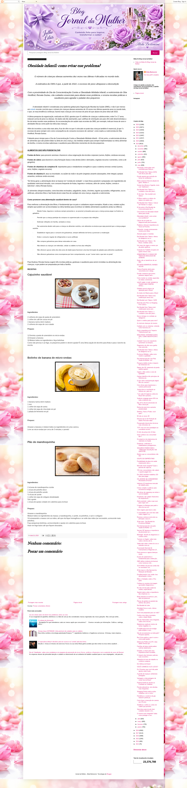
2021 (137, 138)
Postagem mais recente (35, 602)
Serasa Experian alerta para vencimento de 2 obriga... (146, 270)
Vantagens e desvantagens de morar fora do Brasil (146, 679)
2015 (137, 738)
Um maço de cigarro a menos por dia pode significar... (147, 246)
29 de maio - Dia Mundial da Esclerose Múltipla (146, 522)
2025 (137, 127)
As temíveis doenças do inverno (147, 323)
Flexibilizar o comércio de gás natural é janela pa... (146, 697)
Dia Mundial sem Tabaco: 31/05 (147, 300)
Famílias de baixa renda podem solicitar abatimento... (147, 647)
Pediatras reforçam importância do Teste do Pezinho (148, 226)
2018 (137, 730)
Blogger (109, 774)
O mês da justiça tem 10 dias (146, 432)
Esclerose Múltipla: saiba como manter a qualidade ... (147, 355)
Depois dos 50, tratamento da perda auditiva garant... (148, 368)
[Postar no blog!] (49, 535)
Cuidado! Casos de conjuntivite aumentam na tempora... (146, 341)
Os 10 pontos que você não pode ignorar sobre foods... (147, 670)
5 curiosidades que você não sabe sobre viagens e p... (147, 513)
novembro (141, 149)
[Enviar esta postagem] (42, 535)
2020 (137, 141)
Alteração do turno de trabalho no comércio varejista (147, 660)
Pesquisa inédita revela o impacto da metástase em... (147, 364)
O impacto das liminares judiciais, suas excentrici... (147, 656)
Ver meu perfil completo (151, 75)
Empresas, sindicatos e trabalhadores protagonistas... (147, 444)
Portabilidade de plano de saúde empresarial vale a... (147, 462)
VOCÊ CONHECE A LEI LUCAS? (147, 667)
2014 (137, 741)
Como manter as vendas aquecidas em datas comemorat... (148, 279)
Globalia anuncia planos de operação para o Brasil (145, 289)
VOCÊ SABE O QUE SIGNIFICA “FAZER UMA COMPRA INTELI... (147, 284)
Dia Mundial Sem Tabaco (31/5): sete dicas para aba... (147, 173)
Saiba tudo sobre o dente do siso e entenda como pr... (148, 544)
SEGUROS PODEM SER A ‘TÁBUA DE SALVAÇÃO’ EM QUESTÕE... (147, 449)
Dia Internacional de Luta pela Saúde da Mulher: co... (146, 526)
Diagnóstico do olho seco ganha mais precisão (147, 346)
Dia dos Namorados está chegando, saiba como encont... (148, 620)
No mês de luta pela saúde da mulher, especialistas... (146, 588)
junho (139, 162)
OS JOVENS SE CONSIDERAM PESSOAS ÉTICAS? (147, 480)
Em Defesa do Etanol (143, 664)
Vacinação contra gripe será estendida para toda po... (145, 168)
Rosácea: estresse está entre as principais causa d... (147, 518)
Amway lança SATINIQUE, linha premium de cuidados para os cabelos (60, 631)
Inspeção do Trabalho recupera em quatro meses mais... (148, 250)
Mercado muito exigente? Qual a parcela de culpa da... (147, 466)
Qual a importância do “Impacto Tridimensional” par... (147, 331)
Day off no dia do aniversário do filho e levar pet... (147, 403)
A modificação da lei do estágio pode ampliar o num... (147, 629)
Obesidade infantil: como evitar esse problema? (146, 217)
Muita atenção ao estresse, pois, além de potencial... (147, 597)
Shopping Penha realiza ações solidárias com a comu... (146, 692)
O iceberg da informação (45, 620)
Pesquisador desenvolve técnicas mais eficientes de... (147, 424)
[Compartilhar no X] (51, 535)
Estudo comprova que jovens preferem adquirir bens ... (146, 274)
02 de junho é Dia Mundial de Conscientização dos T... (146, 208)
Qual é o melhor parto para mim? (147, 320)
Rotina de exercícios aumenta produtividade (146, 408)
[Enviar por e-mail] (46, 535)
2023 (137, 133)
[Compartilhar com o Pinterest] (55, 535)
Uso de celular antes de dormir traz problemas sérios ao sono (48, 615)
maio (139, 165)
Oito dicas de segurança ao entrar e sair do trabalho (148, 493)
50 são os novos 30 (143, 416)
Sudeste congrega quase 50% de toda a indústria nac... (147, 399)
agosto (140, 157)
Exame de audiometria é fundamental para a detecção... (147, 557)
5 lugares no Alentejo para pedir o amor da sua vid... (147, 506)
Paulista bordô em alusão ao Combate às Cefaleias (146, 683)
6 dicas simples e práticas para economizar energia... (147, 488)
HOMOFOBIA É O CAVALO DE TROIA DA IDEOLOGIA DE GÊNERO (147, 255)
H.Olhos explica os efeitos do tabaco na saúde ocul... (146, 199)
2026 (137, 124)
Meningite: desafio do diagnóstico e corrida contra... (148, 535)
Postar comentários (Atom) (41, 606)
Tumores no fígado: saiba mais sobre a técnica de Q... (146, 540)
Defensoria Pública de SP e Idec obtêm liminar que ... (147, 642)
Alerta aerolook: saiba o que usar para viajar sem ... (147, 502)
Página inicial (78, 602)
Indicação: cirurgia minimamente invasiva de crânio (147, 230)
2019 (137, 143)
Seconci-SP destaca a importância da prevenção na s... (148, 531)
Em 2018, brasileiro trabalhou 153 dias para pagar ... (147, 475)
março (140, 721)
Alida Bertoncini (151, 72)
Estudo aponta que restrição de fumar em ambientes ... (147, 177)
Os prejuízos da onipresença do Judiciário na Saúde (147, 440)
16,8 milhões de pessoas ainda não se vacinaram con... (148, 566)
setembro (141, 154)
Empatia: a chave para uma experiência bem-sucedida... (146, 651)
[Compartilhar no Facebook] (53, 535)
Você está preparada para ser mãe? (148, 612)
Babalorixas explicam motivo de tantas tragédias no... (147, 625)
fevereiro (140, 724)
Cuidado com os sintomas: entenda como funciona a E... (148, 327)
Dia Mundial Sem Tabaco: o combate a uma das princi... (146, 190)
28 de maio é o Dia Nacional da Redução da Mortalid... (147, 571)
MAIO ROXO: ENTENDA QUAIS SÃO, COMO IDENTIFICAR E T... (147, 336)
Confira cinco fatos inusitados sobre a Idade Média (146, 616)
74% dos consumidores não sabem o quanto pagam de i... (148, 471)
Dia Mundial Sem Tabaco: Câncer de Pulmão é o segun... (147, 203)
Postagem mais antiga (119, 602)
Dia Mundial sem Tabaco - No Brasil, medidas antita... (146, 242)
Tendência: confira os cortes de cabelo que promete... (147, 705)
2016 (137, 736)
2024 (137, 130)
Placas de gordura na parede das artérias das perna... (147, 602)
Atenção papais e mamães (145, 234)
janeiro (140, 727)
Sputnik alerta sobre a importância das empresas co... (147, 593)
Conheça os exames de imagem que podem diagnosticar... (147, 584)
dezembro (141, 146)
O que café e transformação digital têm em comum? (148, 381)
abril (139, 719)
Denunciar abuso (140, 750)
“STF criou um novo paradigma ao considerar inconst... (147, 428)
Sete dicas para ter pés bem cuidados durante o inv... (146, 710)
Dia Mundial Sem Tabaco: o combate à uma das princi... (146, 312)
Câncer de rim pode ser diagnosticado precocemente (147, 221)
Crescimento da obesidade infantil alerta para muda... (147, 212)
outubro (140, 151)
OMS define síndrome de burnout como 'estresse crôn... (147, 562)
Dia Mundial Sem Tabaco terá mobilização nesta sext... (146, 296)
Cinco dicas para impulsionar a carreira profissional (146, 386)
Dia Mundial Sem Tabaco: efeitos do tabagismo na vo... (147, 237)
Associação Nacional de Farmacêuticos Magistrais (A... (147, 549)
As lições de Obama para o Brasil (147, 293)
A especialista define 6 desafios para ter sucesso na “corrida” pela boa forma (62, 641)
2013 (137, 744)
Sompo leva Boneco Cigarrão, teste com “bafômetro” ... (148, 186)
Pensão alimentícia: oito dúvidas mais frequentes (147, 688)
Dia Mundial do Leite (143, 605)
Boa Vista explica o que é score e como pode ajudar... (147, 638)
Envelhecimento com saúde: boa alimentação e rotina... (147, 575)
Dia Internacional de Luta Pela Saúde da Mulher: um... (146, 359)
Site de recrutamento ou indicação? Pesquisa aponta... (148, 634)
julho (139, 160)
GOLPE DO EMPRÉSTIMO (145, 458)
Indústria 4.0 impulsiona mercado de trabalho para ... (147, 484)
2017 (137, 733)
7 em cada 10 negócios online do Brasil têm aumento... (147, 394)
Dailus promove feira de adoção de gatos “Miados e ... (148, 181)
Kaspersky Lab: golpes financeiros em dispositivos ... (148, 497)
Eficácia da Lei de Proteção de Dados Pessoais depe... (146, 419)
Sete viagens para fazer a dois (146, 510)
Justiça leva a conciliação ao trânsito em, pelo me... (146, 390)
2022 (137, 135)
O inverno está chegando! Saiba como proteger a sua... (147, 714)
